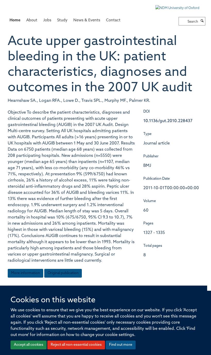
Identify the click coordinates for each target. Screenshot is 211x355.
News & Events (86, 20)
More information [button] (25, 273)
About (31, 20)
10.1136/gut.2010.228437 (167, 121)
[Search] (202, 21)
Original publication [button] (63, 273)
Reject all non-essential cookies (76, 345)
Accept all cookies (28, 345)
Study (62, 20)
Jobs (47, 20)
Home (15, 20)
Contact (113, 20)
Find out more (120, 345)
